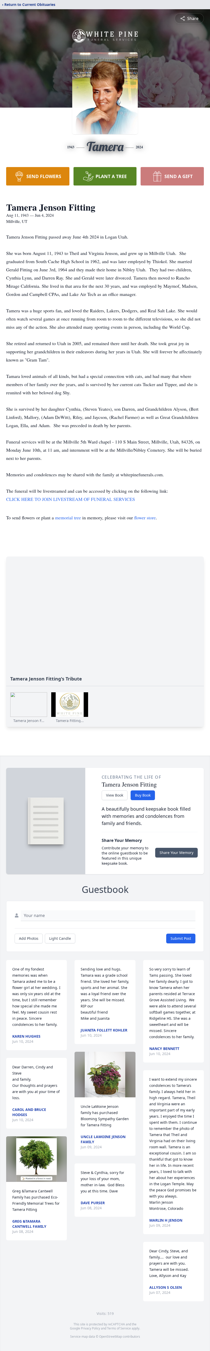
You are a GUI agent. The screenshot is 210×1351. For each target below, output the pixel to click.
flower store (145, 517)
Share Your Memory (176, 852)
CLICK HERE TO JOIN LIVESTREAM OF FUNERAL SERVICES (70, 499)
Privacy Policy (90, 1328)
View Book (114, 795)
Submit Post (181, 938)
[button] (36, 1159)
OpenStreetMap (110, 1336)
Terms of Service (119, 1328)
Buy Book (143, 795)
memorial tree (68, 517)
